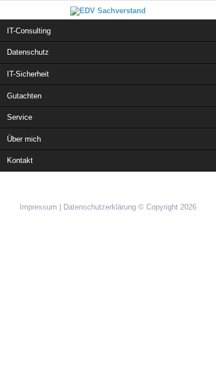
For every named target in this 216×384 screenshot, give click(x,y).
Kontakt (20, 160)
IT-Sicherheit (28, 74)
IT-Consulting (29, 30)
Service (19, 117)
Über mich (24, 139)
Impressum (38, 207)
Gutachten (24, 96)
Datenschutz (28, 52)
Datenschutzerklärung (99, 207)
